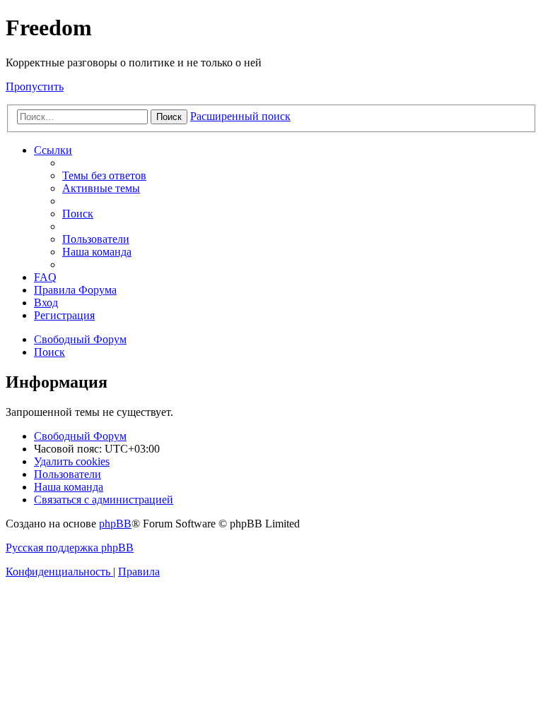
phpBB (115, 524)
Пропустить (35, 86)
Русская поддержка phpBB (70, 548)
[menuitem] (104, 175)
